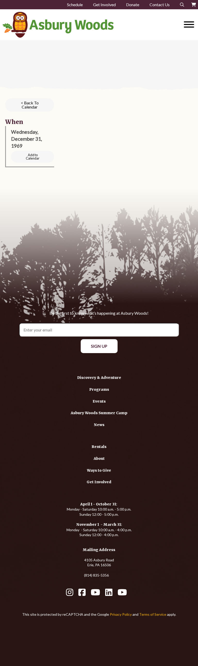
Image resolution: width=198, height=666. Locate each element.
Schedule (75, 4)
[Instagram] (69, 594)
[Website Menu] (189, 25)
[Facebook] (82, 594)
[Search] (182, 4)
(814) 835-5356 (96, 575)
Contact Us (160, 4)
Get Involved (104, 4)
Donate (132, 4)
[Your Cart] (193, 4)
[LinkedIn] (108, 594)
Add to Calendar (32, 156)
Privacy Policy (121, 614)
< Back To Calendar (30, 104)
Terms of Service (152, 614)
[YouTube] (95, 594)
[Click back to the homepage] (74, 24)
